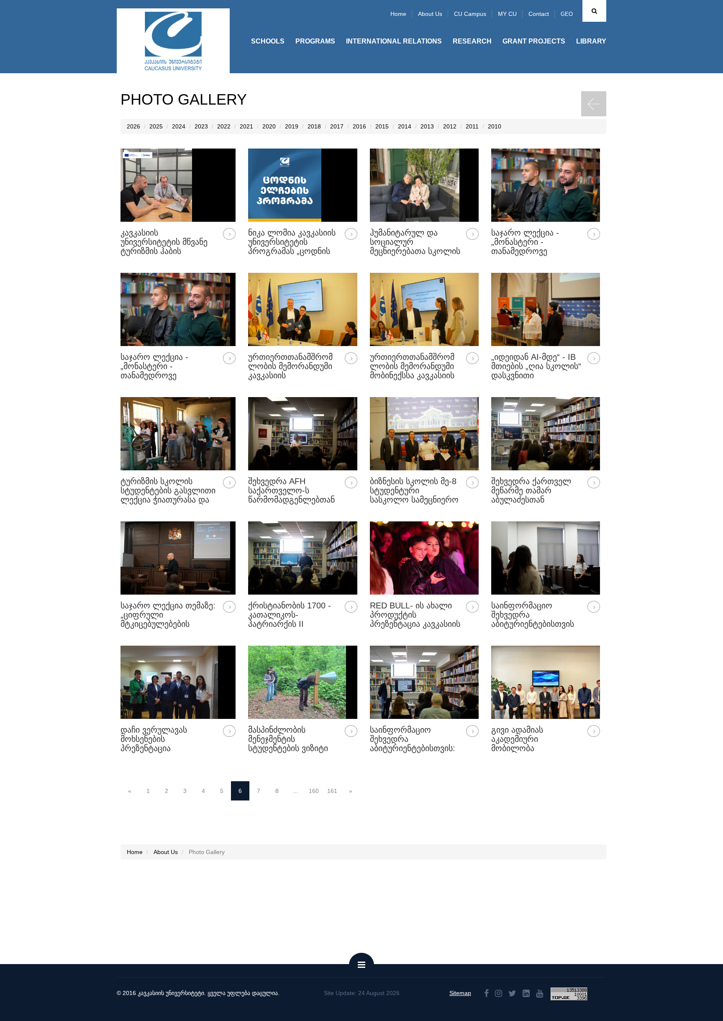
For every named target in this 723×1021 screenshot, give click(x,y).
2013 (427, 126)
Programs (315, 41)
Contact (538, 13)
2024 (178, 126)
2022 (224, 126)
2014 (404, 126)
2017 (337, 126)
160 (314, 791)
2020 (269, 126)
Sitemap (460, 993)
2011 (472, 126)
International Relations (394, 41)
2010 (494, 126)
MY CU (507, 13)
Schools (268, 41)
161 (332, 791)
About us (430, 13)
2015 (382, 126)
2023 (201, 126)
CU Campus (470, 13)
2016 (359, 126)
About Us (166, 852)
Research (472, 41)
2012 (449, 126)
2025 (156, 126)
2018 (314, 126)
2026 (133, 126)
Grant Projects (534, 41)
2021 (246, 126)
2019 (291, 126)
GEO (567, 14)
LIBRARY (591, 41)
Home (398, 13)
